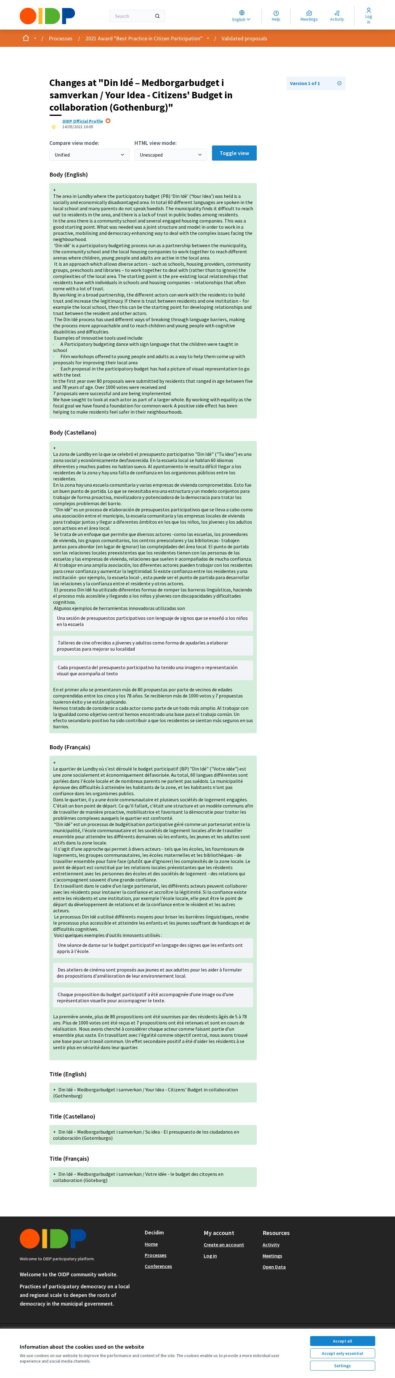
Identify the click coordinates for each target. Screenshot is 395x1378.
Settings (342, 1365)
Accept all (342, 1341)
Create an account (224, 1244)
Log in (210, 1256)
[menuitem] (172, 1244)
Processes (61, 38)
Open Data (274, 1267)
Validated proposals (244, 38)
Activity (271, 1244)
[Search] (157, 16)
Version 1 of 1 (305, 83)
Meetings (272, 1256)
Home (151, 1244)
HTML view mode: (156, 142)
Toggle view (234, 153)
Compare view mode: (74, 142)
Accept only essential (342, 1353)
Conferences (158, 1266)
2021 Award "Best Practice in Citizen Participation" (143, 38)
